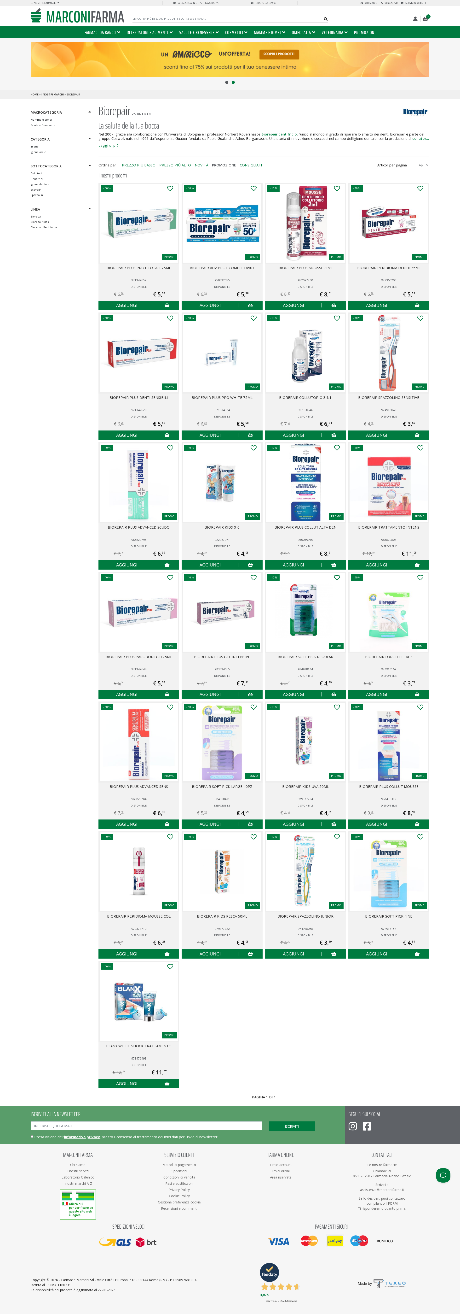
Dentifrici (37, 179)
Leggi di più (108, 145)
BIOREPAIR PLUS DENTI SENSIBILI (138, 397)
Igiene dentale (40, 184)
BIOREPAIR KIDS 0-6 (222, 527)
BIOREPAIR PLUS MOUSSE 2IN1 (305, 267)
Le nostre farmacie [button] (44, 3)
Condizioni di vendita (179, 1177)
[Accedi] (415, 19)
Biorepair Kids (40, 222)
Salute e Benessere (196, 32)
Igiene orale (38, 152)
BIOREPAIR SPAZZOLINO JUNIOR (305, 916)
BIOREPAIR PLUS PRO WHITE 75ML (222, 397)
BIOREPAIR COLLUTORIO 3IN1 (305, 397)
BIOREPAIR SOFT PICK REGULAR (305, 656)
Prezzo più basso (138, 165)
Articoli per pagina (392, 165)
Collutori (36, 173)
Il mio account (281, 1164)
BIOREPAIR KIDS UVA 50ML (305, 786)
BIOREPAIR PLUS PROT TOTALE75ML (139, 267)
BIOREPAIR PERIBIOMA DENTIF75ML (388, 267)
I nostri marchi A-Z (77, 1183)
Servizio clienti (415, 3)
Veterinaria (332, 32)
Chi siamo (370, 3)
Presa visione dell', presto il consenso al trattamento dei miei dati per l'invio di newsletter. (126, 1136)
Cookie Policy (179, 1196)
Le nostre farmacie (382, 1164)
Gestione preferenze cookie (179, 1202)
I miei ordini (281, 1171)
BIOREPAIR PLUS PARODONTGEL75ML (139, 656)
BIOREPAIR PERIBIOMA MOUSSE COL (139, 916)
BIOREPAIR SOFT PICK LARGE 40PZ (222, 786)
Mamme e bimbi (267, 32)
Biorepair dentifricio (279, 134)
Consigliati (251, 165)
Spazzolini (37, 195)
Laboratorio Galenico (78, 1177)
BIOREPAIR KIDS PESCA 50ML (222, 916)
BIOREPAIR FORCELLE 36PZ (389, 656)
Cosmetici (234, 32)
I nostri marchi (52, 94)
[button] (227, 82)
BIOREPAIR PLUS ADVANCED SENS (139, 786)
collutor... (420, 138)
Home (35, 94)
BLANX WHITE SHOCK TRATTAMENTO (139, 1045)
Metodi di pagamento (179, 1164)
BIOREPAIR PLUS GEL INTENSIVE (222, 656)
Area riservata (281, 1177)
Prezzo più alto (175, 165)
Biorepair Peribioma (44, 227)
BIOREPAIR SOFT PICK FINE (388, 916)
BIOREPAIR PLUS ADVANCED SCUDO (139, 527)
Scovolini (36, 189)
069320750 (391, 3)
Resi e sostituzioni (179, 1183)
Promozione (224, 165)
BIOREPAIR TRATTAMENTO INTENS (388, 527)
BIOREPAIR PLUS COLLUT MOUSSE (389, 786)
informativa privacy (82, 1136)
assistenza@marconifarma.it (382, 1189)
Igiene (35, 146)
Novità (201, 165)
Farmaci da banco (100, 32)
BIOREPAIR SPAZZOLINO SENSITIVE (388, 397)
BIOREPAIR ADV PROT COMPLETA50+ (222, 267)
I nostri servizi (78, 1171)
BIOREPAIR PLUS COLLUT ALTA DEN (305, 527)
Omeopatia (301, 32)
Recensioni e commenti (179, 1208)
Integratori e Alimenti (147, 32)
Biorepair (37, 216)
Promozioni (365, 32)
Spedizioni (179, 1171)
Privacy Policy (179, 1189)
